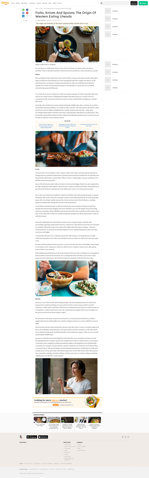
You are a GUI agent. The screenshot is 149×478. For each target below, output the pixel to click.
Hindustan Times (33, 469)
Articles (18, 3)
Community (32, 3)
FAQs (79, 448)
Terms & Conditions (47, 463)
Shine (64, 469)
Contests (38, 3)
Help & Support (82, 446)
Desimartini (59, 469)
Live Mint (51, 469)
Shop (50, 3)
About (79, 444)
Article (40, 8)
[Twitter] (125, 437)
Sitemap (56, 463)
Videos (54, 3)
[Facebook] (122, 437)
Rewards (44, 3)
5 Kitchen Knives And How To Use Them (88, 125)
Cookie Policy (37, 463)
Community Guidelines (66, 463)
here (72, 405)
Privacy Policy (28, 463)
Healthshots (71, 469)
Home (13, 3)
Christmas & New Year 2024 (69, 459)
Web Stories (24, 3)
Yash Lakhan (41, 20)
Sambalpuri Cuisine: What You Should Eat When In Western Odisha (67, 126)
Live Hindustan (44, 469)
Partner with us (82, 450)
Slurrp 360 (67, 452)
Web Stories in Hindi (69, 446)
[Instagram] (128, 437)
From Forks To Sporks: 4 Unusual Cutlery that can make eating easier (46, 126)
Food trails (67, 456)
